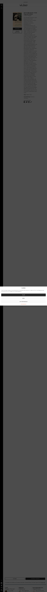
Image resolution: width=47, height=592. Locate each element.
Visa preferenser (23, 301)
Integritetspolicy (23, 304)
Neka (23, 298)
